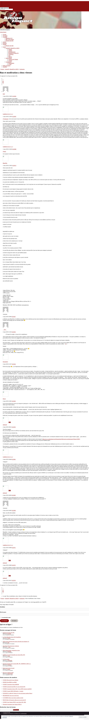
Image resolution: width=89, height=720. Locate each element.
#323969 (14, 510)
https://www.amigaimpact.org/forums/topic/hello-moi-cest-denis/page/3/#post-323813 (61, 439)
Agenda (4, 44)
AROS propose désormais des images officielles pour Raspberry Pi (16, 641)
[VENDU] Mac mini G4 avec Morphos (10, 680)
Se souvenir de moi (5, 617)
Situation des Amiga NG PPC (8, 632)
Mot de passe (3, 612)
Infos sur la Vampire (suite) (8, 672)
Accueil (4, 34)
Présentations (11, 63)
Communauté (8, 61)
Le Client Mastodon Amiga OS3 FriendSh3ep (12, 637)
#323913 (14, 165)
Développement (11, 52)
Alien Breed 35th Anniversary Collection (11, 646)
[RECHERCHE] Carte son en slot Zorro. (11, 695)
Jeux (9, 55)
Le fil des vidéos (6, 659)
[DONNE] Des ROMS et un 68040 (10, 682)
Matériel (10, 56)
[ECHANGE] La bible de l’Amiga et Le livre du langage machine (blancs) (17, 693)
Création (10, 50)
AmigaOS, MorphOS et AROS (12, 48)
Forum (4, 47)
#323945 (14, 401)
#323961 (14, 459)
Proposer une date (9, 45)
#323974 (14, 580)
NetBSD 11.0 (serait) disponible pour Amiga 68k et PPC (14, 654)
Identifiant (2, 607)
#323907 (14, 116)
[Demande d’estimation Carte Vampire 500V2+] (12, 704)
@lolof (4, 151)
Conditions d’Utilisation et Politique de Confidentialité (15, 713)
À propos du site (6, 712)
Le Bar (9, 64)
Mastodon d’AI (9, 38)
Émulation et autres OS (13, 53)
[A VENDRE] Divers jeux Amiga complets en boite (13, 697)
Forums (2, 69)
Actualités (5, 37)
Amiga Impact (3, 32)
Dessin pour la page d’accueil (8, 668)
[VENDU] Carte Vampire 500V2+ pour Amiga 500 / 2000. (14, 702)
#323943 (14, 332)
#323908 (14, 149)
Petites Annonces (6, 65)
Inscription (14, 620)
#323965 (14, 495)
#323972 (14, 565)
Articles (4, 42)
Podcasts (5, 43)
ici (65, 343)
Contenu (10, 60)
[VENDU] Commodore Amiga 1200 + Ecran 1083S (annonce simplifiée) (17, 688)
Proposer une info (9, 40)
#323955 (14, 427)
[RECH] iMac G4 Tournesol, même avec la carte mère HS (14, 700)
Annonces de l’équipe (13, 59)
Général (10, 49)
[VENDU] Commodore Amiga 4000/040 (11, 684)
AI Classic (5, 35)
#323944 (14, 364)
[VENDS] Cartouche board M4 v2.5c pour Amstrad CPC (14, 686)
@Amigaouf (5, 118)
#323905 (14, 96)
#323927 (14, 316)
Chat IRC (5, 66)
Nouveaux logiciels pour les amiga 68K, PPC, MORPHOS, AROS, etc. (17, 663)
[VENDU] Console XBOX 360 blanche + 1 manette (13, 691)
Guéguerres (10, 54)
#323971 (14, 547)
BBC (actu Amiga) (10, 39)
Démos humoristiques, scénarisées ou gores (11, 650)
